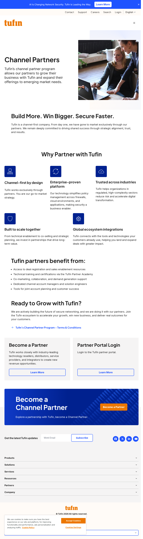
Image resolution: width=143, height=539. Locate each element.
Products (9, 457)
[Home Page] (13, 23)
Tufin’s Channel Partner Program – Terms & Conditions (48, 327)
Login (118, 12)
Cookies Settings (73, 527)
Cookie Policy (28, 527)
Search (107, 12)
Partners (9, 485)
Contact (69, 12)
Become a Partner (114, 407)
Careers (95, 12)
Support (82, 12)
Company (9, 492)
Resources (10, 478)
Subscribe (82, 437)
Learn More (37, 372)
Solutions (9, 464)
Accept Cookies (73, 521)
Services (9, 471)
